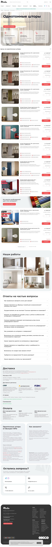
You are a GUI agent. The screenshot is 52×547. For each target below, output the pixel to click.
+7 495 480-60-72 (32, 372)
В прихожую (42, 510)
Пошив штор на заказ (35, 530)
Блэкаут (4, 458)
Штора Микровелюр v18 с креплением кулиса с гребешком (29, 144)
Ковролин (8, 5)
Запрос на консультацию (8, 523)
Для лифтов (34, 513)
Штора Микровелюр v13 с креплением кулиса (29, 72)
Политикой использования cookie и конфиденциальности (22, 543)
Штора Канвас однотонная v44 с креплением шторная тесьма (28, 180)
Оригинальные (42, 516)
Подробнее (48, 63)
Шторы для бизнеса (35, 521)
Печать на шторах (35, 522)
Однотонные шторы (35, 526)
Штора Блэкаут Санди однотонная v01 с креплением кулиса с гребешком (30, 108)
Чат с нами (49, 6)
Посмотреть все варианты (9, 204)
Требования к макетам (44, 527)
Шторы (19, 5)
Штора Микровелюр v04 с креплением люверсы (29, 53)
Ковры (33, 507)
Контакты (40, 5)
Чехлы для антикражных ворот (35, 532)
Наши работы (34, 6)
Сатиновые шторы (7, 454)
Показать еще (21, 246)
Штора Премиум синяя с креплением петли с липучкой (29, 211)
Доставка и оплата (44, 528)
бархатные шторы (18, 447)
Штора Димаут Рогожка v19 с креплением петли (27, 162)
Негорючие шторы (35, 525)
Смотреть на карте (6, 511)
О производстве (44, 524)
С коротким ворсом (43, 512)
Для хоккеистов (34, 512)
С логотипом (34, 510)
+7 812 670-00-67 (6, 520)
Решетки (14, 5)
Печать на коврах (35, 517)
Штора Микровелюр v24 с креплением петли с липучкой (29, 90)
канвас (19, 451)
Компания (25, 5)
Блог (31, 5)
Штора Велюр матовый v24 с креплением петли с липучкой (30, 126)
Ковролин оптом (42, 517)
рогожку (4, 452)
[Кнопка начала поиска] (27, 2)
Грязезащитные (34, 516)
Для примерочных (35, 511)
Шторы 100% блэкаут (35, 527)
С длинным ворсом (43, 513)
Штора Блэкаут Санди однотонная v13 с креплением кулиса (30, 229)
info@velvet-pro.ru (24, 373)
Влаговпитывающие (43, 511)
